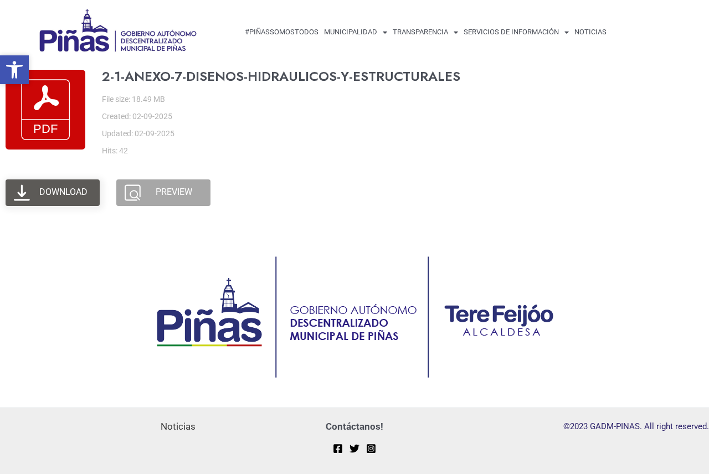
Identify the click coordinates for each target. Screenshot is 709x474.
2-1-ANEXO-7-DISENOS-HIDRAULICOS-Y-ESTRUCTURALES (281, 76)
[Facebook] (338, 449)
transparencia (420, 32)
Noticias (590, 32)
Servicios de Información (511, 32)
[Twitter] (354, 449)
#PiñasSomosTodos (281, 32)
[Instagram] (371, 449)
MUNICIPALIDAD (350, 32)
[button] (14, 69)
